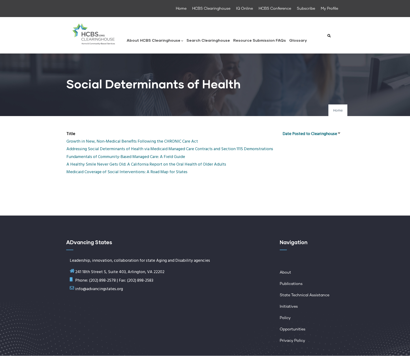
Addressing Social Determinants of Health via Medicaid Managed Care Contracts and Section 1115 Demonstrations (169, 149)
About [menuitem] (285, 272)
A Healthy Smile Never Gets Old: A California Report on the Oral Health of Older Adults (146, 164)
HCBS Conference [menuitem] (275, 8)
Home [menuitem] (181, 8)
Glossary (298, 40)
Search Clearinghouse (208, 40)
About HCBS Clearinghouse (153, 40)
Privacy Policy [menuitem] (292, 340)
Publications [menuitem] (291, 284)
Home (338, 110)
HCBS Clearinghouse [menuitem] (211, 8)
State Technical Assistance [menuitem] (304, 295)
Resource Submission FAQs (259, 40)
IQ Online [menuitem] (244, 8)
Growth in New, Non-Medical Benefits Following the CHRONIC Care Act (132, 141)
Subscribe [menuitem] (306, 8)
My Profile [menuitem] (329, 8)
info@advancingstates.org (99, 289)
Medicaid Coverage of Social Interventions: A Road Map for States (126, 172)
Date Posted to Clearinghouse (312, 134)
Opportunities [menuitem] (292, 329)
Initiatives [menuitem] (289, 306)
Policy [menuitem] (285, 318)
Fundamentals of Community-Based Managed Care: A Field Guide (125, 156)
